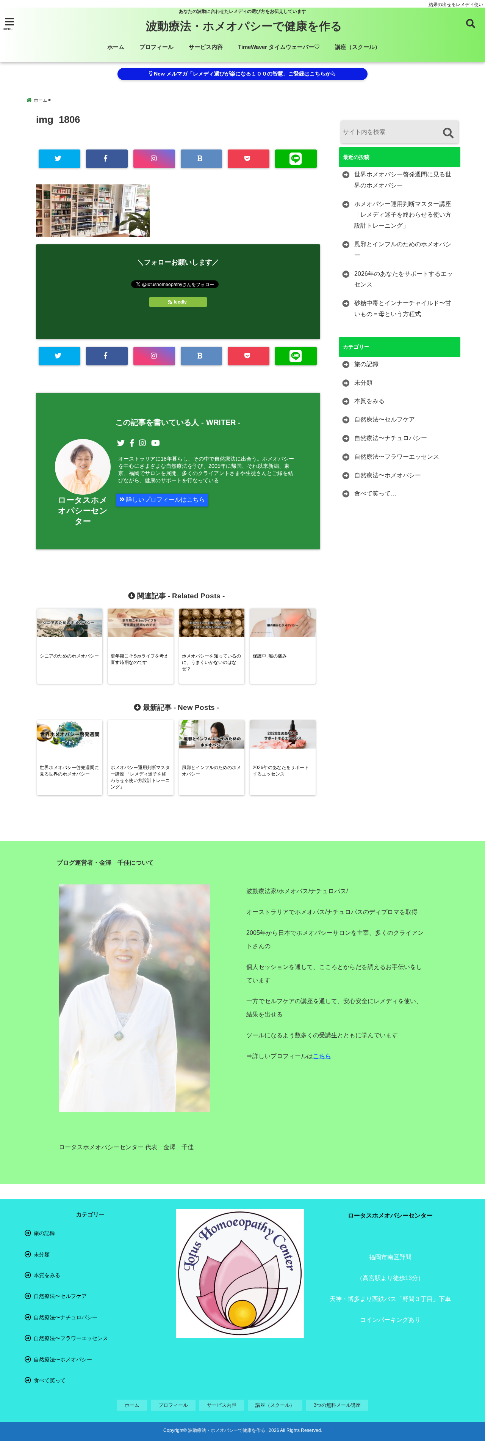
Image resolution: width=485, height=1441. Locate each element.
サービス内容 (206, 47)
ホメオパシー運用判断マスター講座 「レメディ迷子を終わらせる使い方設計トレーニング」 (402, 215)
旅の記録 (366, 364)
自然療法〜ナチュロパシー (390, 438)
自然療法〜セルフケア (384, 419)
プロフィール (156, 47)
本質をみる (369, 401)
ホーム (115, 47)
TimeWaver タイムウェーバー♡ (279, 47)
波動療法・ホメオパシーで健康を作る (244, 26)
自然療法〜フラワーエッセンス (396, 456)
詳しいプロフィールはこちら (165, 499)
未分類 (363, 382)
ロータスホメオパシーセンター (83, 510)
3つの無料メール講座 (337, 1405)
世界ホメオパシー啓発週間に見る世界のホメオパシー (402, 180)
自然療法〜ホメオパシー (387, 475)
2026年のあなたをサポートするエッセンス (403, 279)
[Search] (448, 133)
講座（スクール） (357, 47)
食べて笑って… (375, 493)
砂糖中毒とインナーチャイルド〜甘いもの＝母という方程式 (402, 308)
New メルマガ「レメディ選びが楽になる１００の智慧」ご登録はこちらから (244, 74)
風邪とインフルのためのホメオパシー (402, 249)
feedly (180, 302)
